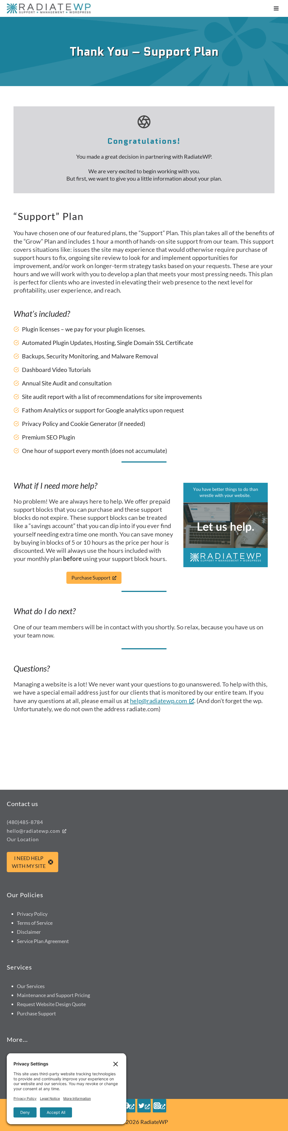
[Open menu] (276, 8)
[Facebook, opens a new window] (128, 1105)
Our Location (23, 839)
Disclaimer (29, 932)
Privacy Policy (32, 914)
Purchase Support (36, 1013)
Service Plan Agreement (43, 941)
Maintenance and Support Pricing (53, 995)
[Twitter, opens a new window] (144, 1105)
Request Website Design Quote (51, 1004)
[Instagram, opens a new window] (159, 1105)
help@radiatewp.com (158, 700)
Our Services (31, 986)
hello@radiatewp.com (33, 831)
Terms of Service (35, 923)
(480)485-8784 (25, 822)
